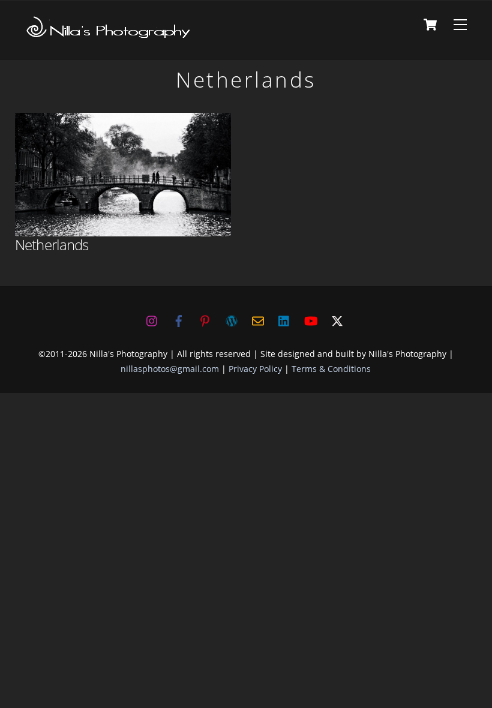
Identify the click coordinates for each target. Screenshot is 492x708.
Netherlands (52, 244)
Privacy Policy (255, 368)
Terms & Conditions (331, 368)
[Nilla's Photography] (109, 35)
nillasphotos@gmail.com (170, 368)
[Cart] (430, 25)
